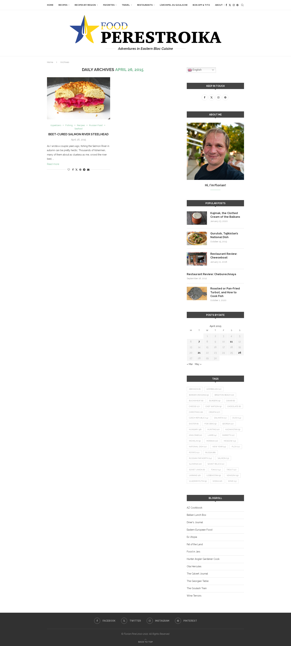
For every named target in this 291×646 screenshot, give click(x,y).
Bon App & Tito (201, 5)
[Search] (242, 5)
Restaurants (145, 5)
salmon (223, 458)
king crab (195, 435)
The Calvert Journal (197, 573)
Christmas (196, 412)
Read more (53, 164)
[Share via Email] (88, 169)
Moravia (212, 441)
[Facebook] (226, 5)
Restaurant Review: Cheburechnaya (211, 274)
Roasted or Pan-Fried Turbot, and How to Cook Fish (225, 292)
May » (198, 364)
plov (236, 447)
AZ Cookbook (194, 507)
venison (232, 475)
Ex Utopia (192, 537)
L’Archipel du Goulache (174, 5)
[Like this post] (69, 169)
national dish (198, 447)
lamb (212, 435)
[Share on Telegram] (84, 169)
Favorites (109, 5)
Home (50, 5)
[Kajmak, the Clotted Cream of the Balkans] (197, 218)
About (219, 5)
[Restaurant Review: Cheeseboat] (197, 259)
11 (231, 341)
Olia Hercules (194, 566)
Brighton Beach (224, 395)
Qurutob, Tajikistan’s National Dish (224, 235)
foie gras (210, 424)
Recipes (62, 5)
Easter (194, 424)
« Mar (190, 364)
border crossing (199, 395)
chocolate (234, 406)
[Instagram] (234, 5)
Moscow (230, 441)
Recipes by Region (85, 5)
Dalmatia (220, 418)
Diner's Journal (195, 522)
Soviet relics (215, 464)
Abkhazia (195, 389)
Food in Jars (193, 551)
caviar (230, 401)
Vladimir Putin (198, 481)
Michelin (195, 441)
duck (236, 418)
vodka (217, 481)
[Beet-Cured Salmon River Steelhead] (78, 98)
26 (239, 352)
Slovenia (195, 464)
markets (228, 435)
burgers (214, 401)
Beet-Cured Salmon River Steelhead (78, 134)
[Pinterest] (237, 5)
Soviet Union (197, 470)
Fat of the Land (195, 544)
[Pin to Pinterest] (80, 169)
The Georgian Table (197, 581)
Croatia (214, 412)
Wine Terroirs (194, 595)
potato (194, 452)
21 (199, 352)
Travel (126, 5)
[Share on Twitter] (76, 169)
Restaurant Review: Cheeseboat (223, 255)
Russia (210, 452)
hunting (213, 429)
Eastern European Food (199, 529)
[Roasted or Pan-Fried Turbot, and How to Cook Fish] (197, 293)
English (197, 69)
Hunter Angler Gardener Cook (203, 559)
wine (232, 481)
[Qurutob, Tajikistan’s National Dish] (197, 238)
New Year (219, 447)
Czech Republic (198, 418)
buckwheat (196, 401)
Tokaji (216, 470)
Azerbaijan (213, 389)
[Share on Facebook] (73, 169)
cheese (194, 406)
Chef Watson (213, 406)
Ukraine (195, 475)
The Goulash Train (197, 588)
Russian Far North (200, 458)
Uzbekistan (213, 475)
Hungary (195, 429)
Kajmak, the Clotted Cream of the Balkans (225, 215)
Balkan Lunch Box (196, 515)
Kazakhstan (232, 429)
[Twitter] (230, 5)
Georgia (228, 424)
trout (231, 470)
